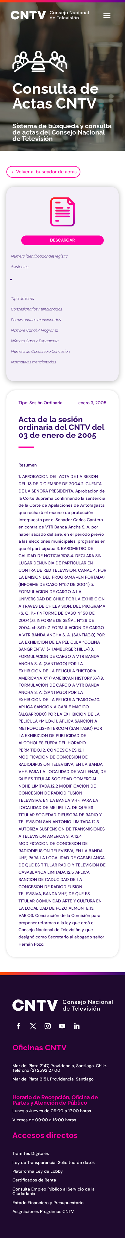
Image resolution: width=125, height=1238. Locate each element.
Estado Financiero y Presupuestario (47, 1202)
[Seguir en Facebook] (18, 1026)
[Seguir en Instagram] (48, 1026)
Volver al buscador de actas (46, 172)
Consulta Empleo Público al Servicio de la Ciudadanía (53, 1191)
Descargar (62, 240)
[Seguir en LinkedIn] (77, 1026)
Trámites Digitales (30, 1153)
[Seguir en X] (33, 1026)
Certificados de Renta (34, 1180)
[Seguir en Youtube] (62, 1026)
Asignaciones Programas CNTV (43, 1211)
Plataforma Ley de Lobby (37, 1171)
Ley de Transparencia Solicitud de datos (53, 1162)
